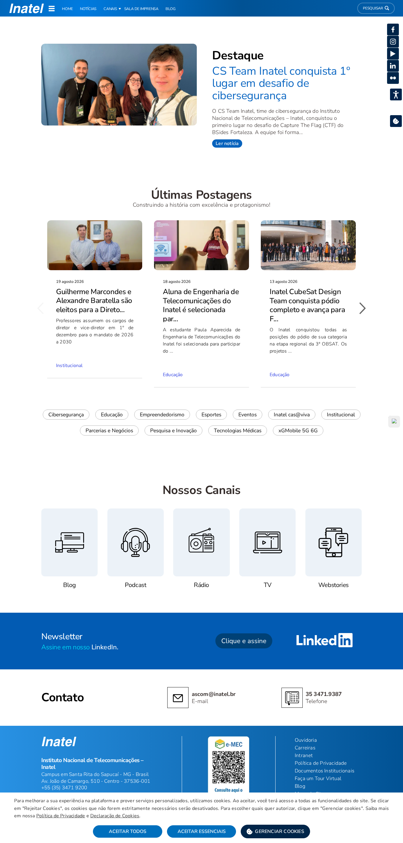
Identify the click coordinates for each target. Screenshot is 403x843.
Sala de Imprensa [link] (141, 9)
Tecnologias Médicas (237, 430)
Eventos (247, 414)
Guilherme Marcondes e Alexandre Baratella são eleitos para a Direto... (94, 300)
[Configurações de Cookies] (396, 121)
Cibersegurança (66, 414)
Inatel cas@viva (292, 414)
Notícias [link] (88, 9)
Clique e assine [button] (243, 640)
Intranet (304, 755)
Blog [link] (171, 9)
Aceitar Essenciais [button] (202, 831)
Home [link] (67, 9)
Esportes (211, 414)
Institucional (341, 414)
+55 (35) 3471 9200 (64, 787)
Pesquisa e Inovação (173, 430)
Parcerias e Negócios (109, 430)
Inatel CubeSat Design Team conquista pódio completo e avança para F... (307, 305)
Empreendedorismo (162, 414)
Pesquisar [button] (373, 8)
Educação (112, 414)
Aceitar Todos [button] (127, 831)
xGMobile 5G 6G (298, 430)
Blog (300, 786)
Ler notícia (227, 143)
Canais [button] (110, 9)
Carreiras (305, 747)
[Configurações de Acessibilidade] (396, 94)
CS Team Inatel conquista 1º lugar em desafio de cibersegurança (281, 83)
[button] (275, 831)
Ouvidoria (306, 740)
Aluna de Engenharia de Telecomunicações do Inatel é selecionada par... (201, 305)
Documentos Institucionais (324, 770)
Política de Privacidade (60, 816)
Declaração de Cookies (114, 816)
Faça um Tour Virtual (318, 778)
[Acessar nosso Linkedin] (324, 641)
